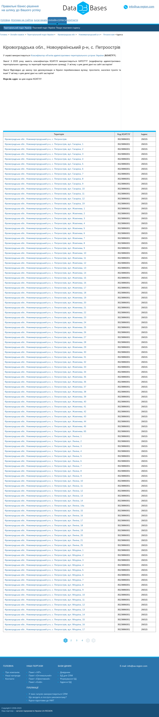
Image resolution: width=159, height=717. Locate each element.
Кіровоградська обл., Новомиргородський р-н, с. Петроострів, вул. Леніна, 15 (44, 510)
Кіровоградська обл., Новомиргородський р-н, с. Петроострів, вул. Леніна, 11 (44, 486)
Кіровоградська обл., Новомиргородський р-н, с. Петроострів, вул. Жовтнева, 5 (45, 228)
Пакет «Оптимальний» (40, 675)
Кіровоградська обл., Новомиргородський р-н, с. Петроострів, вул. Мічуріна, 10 (45, 595)
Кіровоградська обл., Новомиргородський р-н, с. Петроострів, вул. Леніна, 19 (44, 530)
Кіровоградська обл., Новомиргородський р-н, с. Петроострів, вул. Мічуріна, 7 (44, 580)
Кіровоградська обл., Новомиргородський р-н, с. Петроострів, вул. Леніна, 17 (44, 520)
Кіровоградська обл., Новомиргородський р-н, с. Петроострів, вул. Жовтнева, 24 (45, 322)
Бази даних (40, 20)
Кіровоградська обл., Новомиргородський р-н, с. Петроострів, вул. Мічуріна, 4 (44, 565)
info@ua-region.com (141, 6)
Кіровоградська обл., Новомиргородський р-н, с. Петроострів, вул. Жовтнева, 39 (45, 396)
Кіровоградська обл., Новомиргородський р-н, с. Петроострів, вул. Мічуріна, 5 (44, 570)
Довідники (65, 672)
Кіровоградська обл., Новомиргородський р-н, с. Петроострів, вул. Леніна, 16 (44, 515)
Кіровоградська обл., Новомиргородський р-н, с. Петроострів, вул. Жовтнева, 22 (45, 312)
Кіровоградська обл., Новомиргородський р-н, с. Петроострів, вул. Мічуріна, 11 (45, 599)
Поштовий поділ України (43, 28)
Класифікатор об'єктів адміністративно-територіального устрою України (67, 55)
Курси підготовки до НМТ (41, 700)
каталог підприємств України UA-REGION (34, 711)
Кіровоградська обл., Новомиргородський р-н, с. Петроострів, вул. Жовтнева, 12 (45, 263)
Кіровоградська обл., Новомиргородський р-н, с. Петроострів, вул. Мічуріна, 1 (44, 550)
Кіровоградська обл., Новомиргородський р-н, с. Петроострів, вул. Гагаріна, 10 (45, 188)
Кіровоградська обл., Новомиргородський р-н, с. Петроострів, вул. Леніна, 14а (44, 505)
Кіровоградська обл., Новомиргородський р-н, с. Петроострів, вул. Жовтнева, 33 (45, 367)
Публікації (32, 687)
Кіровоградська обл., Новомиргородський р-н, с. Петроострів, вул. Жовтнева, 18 (45, 292)
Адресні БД (65, 682)
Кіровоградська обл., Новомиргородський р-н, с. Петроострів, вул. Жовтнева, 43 (45, 416)
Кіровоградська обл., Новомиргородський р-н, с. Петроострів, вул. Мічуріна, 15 (45, 619)
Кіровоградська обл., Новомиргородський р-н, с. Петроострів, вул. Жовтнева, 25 (45, 327)
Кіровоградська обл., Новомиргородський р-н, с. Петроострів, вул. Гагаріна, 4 (44, 159)
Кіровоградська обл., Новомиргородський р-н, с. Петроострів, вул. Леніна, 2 (43, 441)
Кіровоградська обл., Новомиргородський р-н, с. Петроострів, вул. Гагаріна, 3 (44, 154)
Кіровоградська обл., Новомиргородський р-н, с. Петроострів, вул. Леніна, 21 (44, 540)
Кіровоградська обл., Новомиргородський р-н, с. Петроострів (35, 139)
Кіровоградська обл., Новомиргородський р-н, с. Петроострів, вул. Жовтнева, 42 (45, 411)
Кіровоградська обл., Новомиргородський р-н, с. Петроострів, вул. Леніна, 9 (43, 476)
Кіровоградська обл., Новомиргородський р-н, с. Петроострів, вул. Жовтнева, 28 (45, 342)
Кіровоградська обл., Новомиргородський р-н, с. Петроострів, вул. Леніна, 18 (44, 525)
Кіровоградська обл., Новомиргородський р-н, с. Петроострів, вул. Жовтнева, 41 (45, 406)
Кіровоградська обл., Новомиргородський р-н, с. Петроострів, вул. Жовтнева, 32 (45, 362)
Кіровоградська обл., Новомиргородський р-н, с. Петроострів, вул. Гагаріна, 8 (44, 179)
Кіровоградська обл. (66, 35)
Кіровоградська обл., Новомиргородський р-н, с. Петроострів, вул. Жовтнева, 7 (45, 238)
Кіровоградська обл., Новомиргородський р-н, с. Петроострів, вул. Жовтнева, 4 (45, 223)
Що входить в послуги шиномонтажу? (48, 697)
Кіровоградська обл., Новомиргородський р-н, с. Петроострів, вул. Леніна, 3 (43, 446)
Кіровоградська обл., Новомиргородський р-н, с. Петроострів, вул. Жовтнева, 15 (45, 278)
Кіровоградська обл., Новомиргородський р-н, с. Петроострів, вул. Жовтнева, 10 (45, 253)
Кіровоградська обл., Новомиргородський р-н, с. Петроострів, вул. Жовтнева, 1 (45, 208)
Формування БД (68, 679)
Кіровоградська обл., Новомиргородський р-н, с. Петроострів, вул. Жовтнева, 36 (45, 382)
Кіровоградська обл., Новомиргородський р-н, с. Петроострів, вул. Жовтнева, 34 (45, 372)
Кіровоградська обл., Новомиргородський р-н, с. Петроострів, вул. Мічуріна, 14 (45, 614)
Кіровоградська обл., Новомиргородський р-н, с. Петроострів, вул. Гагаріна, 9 (44, 183)
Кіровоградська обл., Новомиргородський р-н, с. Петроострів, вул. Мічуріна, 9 (44, 590)
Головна (5, 20)
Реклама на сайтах (22, 20)
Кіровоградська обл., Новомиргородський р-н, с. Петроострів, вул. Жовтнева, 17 (45, 287)
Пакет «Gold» (35, 682)
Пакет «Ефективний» (39, 679)
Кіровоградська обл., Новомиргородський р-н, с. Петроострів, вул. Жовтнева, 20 (45, 302)
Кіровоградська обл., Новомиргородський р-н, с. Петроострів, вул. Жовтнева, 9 (45, 248)
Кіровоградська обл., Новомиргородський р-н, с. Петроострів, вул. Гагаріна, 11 (44, 193)
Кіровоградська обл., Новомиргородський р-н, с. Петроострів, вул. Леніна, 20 (44, 535)
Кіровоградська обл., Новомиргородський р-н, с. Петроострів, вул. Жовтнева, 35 (45, 377)
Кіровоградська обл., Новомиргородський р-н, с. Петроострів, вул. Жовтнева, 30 (45, 352)
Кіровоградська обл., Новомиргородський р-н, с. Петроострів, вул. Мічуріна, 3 (44, 560)
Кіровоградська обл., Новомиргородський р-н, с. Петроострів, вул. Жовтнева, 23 (45, 317)
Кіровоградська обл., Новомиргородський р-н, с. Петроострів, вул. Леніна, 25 (44, 545)
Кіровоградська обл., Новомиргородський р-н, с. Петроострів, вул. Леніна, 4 (43, 451)
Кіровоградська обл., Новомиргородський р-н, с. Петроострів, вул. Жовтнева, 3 (45, 218)
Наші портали (35, 666)
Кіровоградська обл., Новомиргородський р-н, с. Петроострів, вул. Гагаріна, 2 (44, 149)
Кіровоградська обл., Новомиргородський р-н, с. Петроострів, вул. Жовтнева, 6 (45, 233)
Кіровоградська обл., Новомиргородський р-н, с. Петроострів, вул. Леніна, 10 (44, 481)
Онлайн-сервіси (57, 20)
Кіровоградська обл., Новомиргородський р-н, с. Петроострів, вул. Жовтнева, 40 (45, 401)
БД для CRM (66, 675)
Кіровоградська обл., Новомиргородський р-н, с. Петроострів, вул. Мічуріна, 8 (44, 585)
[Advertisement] (140, 84)
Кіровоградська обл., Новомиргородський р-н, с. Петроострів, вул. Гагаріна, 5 (44, 164)
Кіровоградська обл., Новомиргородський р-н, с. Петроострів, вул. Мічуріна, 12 (45, 604)
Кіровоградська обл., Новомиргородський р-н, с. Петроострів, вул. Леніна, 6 (43, 461)
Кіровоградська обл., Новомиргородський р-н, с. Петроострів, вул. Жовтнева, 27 (45, 337)
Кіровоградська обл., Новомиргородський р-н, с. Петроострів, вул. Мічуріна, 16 (45, 624)
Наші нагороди (12, 675)
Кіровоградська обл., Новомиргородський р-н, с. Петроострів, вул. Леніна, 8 (43, 471)
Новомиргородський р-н (89, 35)
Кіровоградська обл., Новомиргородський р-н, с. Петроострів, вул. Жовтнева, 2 (45, 213)
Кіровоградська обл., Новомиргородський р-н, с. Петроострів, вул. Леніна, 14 (44, 500)
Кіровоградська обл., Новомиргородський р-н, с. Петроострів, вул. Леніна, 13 (44, 495)
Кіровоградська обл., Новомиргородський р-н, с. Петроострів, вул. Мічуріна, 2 (44, 555)
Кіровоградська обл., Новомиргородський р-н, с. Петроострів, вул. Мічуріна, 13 (45, 609)
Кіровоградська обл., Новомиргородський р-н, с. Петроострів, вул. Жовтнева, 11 (45, 258)
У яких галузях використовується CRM (48, 694)
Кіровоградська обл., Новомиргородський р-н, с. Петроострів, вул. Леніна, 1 (43, 436)
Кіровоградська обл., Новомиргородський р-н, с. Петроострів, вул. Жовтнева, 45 (45, 426)
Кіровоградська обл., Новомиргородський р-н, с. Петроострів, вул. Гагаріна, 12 (45, 198)
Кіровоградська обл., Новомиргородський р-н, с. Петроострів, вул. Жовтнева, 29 (45, 347)
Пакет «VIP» (35, 672)
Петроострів (108, 35)
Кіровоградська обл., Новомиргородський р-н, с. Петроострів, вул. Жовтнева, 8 (45, 243)
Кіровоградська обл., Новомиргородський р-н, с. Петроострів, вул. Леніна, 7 (43, 466)
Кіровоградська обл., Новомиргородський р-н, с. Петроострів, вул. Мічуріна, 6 (44, 575)
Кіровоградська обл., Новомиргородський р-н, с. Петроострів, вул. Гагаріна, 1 (44, 144)
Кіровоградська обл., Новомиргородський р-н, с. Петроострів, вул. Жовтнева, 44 (45, 421)
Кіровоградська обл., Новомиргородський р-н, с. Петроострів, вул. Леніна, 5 (43, 456)
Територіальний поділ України (18, 28)
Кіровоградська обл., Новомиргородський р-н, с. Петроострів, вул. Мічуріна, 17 (45, 629)
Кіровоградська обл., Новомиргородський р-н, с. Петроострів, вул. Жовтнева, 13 (45, 268)
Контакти (72, 20)
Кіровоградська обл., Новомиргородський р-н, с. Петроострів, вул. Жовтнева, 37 (45, 387)
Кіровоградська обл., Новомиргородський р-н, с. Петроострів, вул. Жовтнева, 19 (45, 297)
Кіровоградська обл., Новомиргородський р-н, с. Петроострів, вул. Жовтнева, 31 (45, 357)
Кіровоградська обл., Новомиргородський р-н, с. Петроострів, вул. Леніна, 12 (44, 491)
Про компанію (12, 672)
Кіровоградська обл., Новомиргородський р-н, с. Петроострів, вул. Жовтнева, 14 (45, 273)
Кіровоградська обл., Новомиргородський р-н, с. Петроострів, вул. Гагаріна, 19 (45, 203)
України (40, 35)
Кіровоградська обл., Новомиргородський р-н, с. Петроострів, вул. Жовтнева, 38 (45, 391)
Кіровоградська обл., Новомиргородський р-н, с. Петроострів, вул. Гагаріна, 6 (44, 169)
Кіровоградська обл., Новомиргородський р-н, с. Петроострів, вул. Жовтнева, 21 (45, 307)
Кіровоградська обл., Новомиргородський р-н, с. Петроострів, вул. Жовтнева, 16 (45, 283)
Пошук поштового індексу (68, 28)
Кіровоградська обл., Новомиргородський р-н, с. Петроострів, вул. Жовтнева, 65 (45, 431)
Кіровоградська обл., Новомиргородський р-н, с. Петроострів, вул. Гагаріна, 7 (44, 174)
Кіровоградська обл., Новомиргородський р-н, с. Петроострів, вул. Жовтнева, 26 (45, 332)
